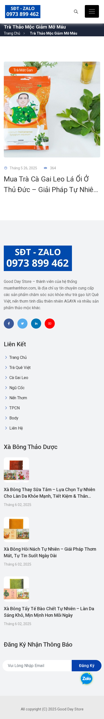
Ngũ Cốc (16, 387)
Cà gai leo (18, 377)
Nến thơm (17, 397)
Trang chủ (12, 33)
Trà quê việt (19, 367)
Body (13, 418)
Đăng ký (86, 665)
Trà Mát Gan (23, 70)
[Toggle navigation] (92, 11)
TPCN (14, 408)
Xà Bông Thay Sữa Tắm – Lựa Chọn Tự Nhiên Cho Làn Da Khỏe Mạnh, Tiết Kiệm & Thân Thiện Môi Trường (49, 496)
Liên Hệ (15, 428)
